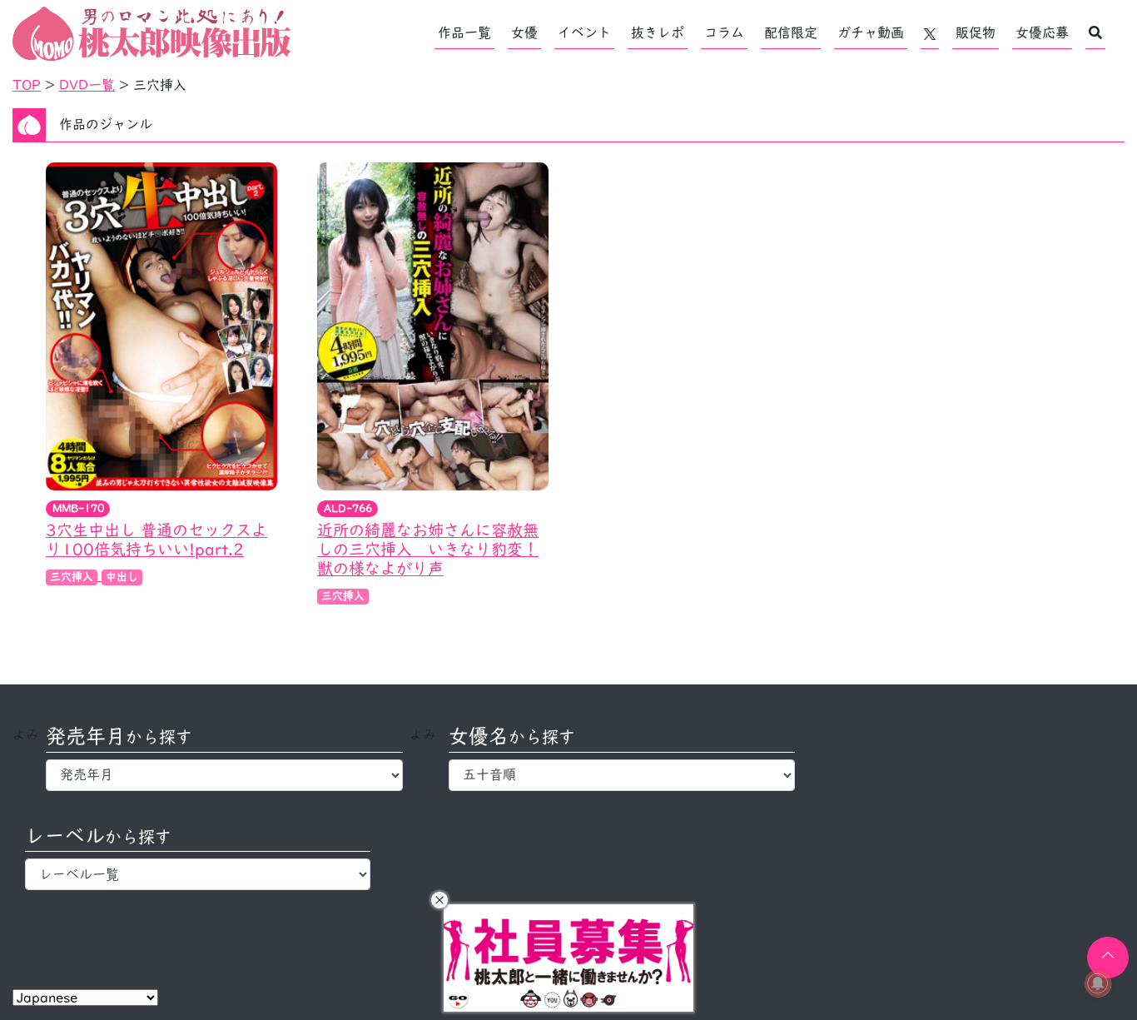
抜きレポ (657, 32)
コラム (724, 32)
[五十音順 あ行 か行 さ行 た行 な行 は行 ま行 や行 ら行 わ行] (621, 775)
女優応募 (1042, 32)
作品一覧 (464, 32)
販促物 (975, 32)
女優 (524, 32)
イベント (584, 32)
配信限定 (790, 32)
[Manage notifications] (1098, 983)
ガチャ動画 (870, 32)
